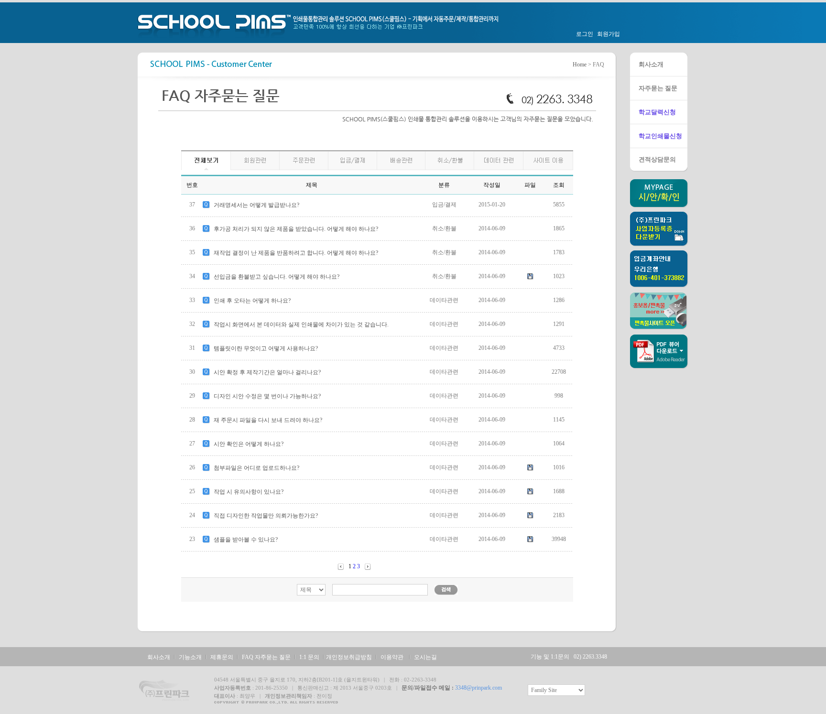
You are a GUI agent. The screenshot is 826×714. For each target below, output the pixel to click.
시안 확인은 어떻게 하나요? (248, 444)
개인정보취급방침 (349, 657)
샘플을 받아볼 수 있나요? (246, 539)
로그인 (584, 34)
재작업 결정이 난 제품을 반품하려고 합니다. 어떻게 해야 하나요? (296, 252)
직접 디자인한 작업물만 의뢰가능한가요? (266, 515)
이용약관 (391, 657)
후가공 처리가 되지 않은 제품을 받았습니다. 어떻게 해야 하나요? (296, 229)
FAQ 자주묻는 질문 (266, 657)
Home (580, 64)
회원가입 (608, 34)
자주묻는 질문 (658, 88)
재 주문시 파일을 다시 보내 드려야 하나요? (268, 420)
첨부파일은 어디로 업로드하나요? (256, 468)
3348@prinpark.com (478, 687)
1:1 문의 (309, 657)
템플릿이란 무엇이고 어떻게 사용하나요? (266, 348)
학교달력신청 (657, 112)
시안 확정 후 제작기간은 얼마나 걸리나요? (267, 372)
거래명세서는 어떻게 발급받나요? (256, 205)
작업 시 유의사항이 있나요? (248, 491)
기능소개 (190, 657)
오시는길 (425, 657)
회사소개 (651, 64)
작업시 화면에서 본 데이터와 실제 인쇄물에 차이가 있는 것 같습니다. (301, 324)
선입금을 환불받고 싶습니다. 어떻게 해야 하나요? (276, 276)
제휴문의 (221, 657)
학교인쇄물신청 (660, 136)
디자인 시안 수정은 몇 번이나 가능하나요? (267, 396)
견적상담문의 (657, 159)
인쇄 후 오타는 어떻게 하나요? (252, 300)
